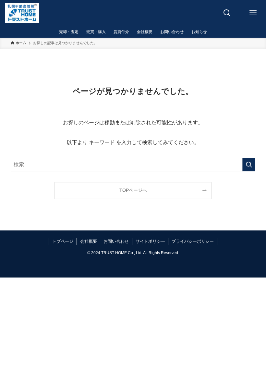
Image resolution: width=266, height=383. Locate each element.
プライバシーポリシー (193, 241)
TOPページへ (133, 190)
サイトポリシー (150, 241)
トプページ (62, 241)
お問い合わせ (116, 241)
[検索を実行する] (248, 164)
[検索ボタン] (227, 13)
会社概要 (88, 241)
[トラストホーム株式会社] (22, 13)
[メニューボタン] (253, 13)
